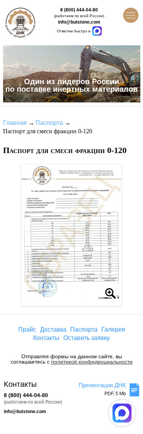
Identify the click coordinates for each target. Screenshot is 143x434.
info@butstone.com (79, 22)
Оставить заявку (86, 338)
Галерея (113, 329)
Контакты (46, 338)
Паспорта (49, 123)
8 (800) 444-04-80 (79, 10)
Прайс (27, 329)
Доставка (53, 329)
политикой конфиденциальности (92, 362)
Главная (15, 123)
